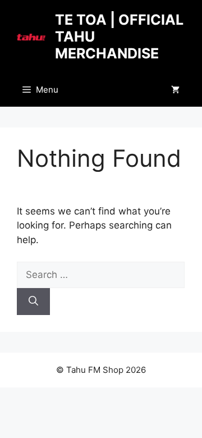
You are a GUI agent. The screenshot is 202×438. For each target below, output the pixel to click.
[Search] (33, 301)
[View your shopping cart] (175, 90)
